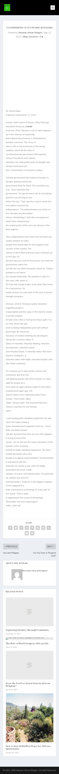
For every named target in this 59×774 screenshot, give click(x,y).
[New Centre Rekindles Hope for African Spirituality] (29, 717)
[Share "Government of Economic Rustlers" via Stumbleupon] (48, 528)
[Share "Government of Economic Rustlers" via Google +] (21, 528)
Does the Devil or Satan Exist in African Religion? (28, 685)
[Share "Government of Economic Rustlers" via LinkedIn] (37, 528)
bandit (29, 126)
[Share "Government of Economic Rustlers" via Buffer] (43, 528)
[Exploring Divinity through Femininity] (29, 611)
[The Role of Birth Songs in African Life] (29, 638)
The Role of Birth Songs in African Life (27, 643)
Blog (25, 36)
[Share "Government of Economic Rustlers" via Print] (32, 533)
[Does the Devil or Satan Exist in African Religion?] (29, 665)
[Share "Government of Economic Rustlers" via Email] (27, 533)
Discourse (33, 36)
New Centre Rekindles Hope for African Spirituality (28, 747)
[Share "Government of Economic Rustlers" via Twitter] (16, 528)
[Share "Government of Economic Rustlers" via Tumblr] (27, 528)
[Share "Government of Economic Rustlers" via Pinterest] (32, 528)
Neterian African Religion (30, 32)
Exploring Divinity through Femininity (27, 630)
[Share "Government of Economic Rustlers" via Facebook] (10, 528)
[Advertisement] (29, 75)
